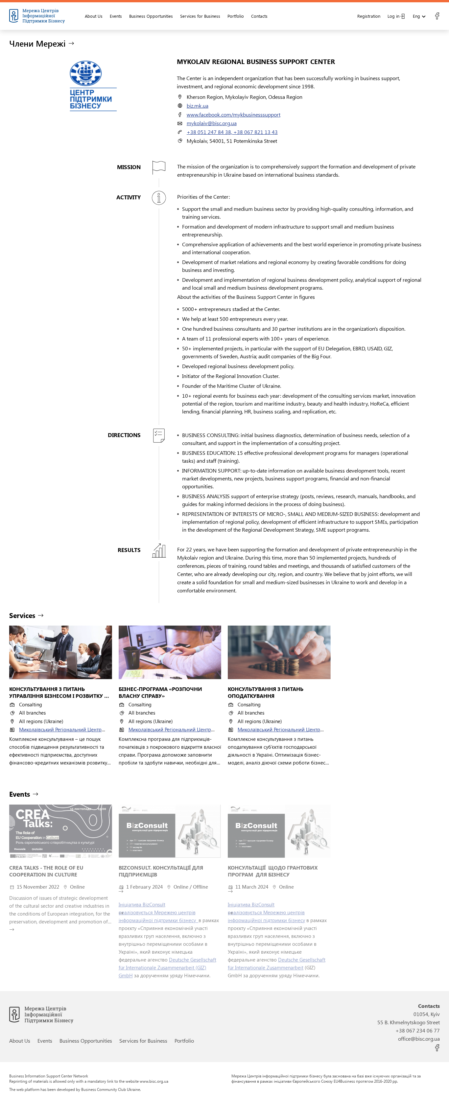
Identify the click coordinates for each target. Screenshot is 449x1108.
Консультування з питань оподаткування (266, 692)
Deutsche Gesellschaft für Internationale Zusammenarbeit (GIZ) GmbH (167, 967)
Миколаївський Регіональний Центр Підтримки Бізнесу (60, 732)
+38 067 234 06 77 (417, 1030)
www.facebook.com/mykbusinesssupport (233, 114)
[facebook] (437, 16)
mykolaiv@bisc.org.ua (212, 123)
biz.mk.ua (197, 105)
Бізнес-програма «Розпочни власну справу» (161, 692)
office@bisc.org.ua (419, 1038)
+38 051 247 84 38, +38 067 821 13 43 (232, 131)
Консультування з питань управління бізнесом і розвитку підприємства (56, 692)
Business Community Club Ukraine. (111, 1089)
